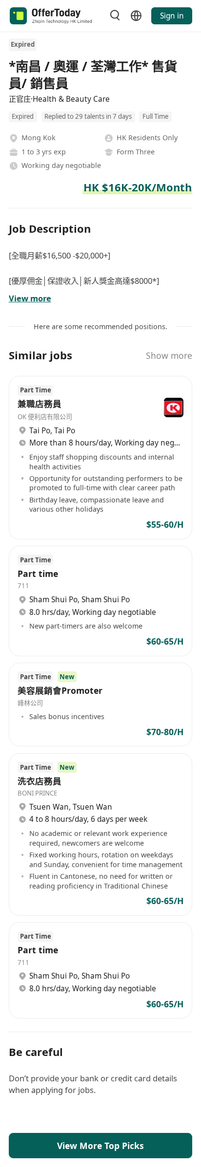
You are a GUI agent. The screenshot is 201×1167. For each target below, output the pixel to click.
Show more (169, 355)
